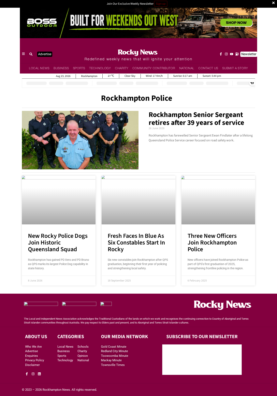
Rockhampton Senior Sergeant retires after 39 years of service (196, 119)
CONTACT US (208, 68)
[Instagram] (226, 54)
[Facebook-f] (220, 54)
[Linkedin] (39, 373)
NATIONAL (186, 68)
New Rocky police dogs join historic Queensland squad (58, 243)
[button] (31, 54)
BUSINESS (61, 68)
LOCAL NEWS (39, 68)
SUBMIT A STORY (235, 68)
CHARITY (121, 68)
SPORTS (79, 68)
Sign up (160, 4)
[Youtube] (231, 54)
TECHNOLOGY (100, 68)
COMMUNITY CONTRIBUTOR (153, 68)
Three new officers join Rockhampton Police (212, 243)
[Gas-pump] (237, 54)
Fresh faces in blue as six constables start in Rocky (136, 243)
